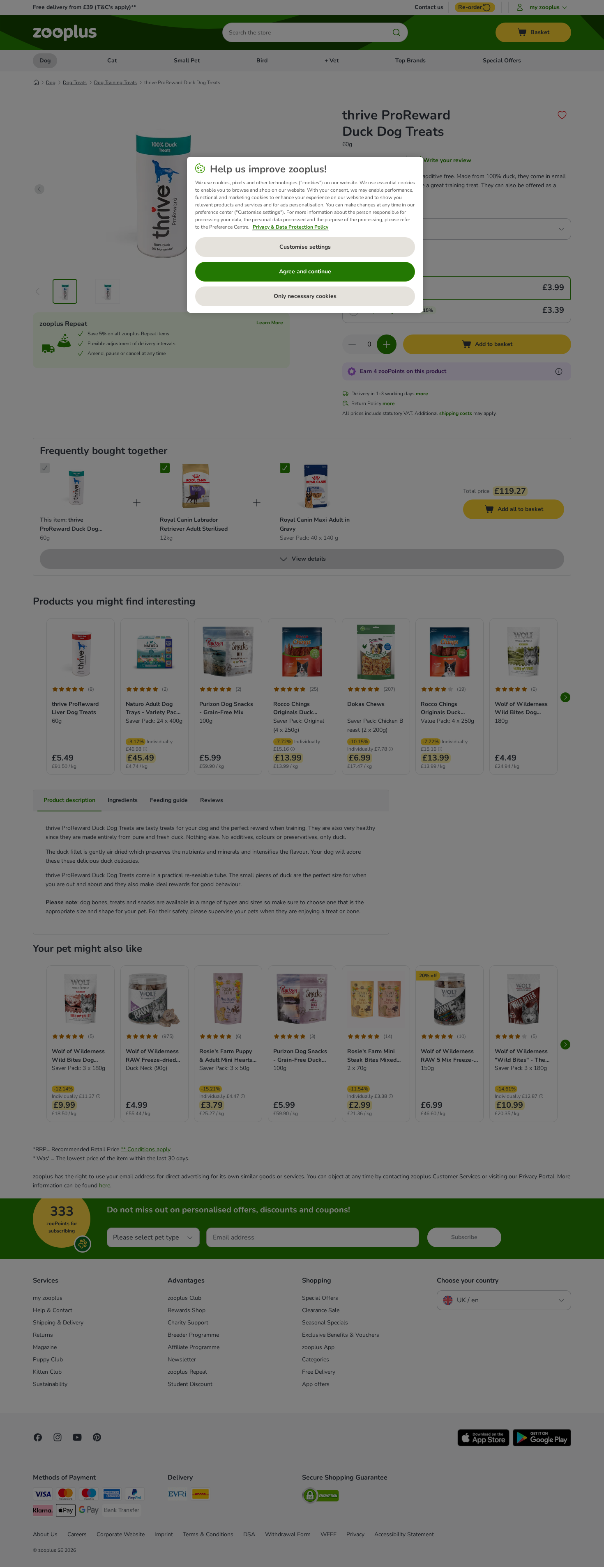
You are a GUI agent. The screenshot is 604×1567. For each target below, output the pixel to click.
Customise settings (305, 247)
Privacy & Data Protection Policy (290, 227)
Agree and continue (305, 271)
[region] (305, 235)
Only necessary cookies (305, 296)
